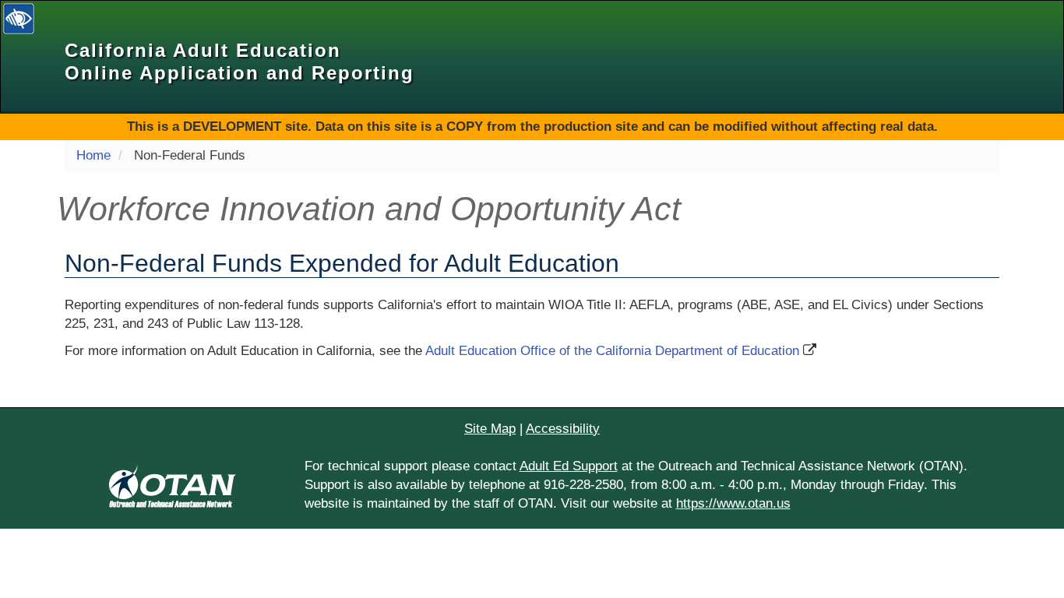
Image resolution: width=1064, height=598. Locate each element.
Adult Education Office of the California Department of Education (612, 350)
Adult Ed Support (569, 466)
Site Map (490, 428)
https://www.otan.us (733, 503)
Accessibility (563, 428)
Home (93, 155)
